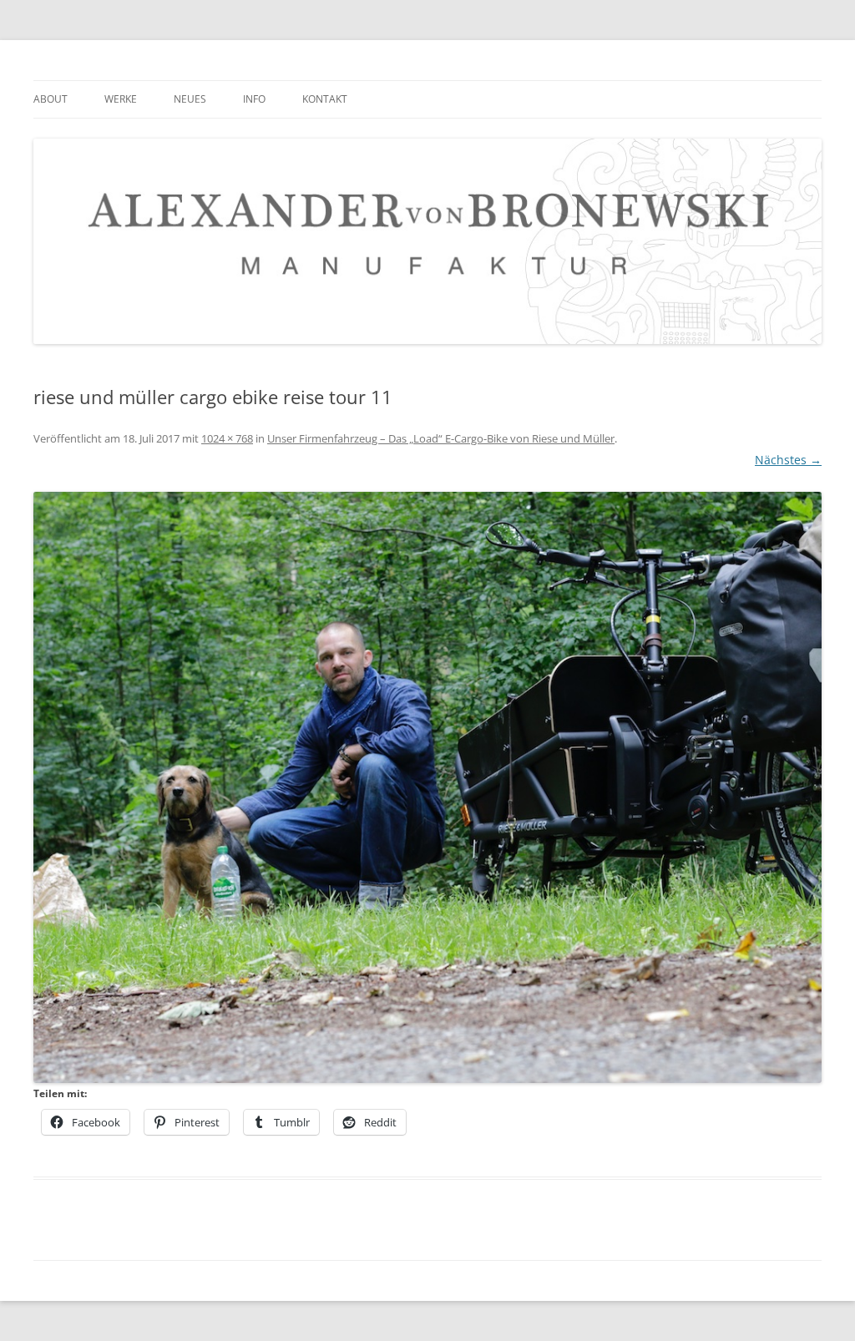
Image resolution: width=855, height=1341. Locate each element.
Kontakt (324, 99)
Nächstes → (788, 460)
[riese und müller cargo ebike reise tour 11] (427, 787)
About (50, 99)
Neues (190, 99)
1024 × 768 (227, 438)
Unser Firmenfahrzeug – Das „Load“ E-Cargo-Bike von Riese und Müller (441, 438)
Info (254, 99)
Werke (120, 99)
